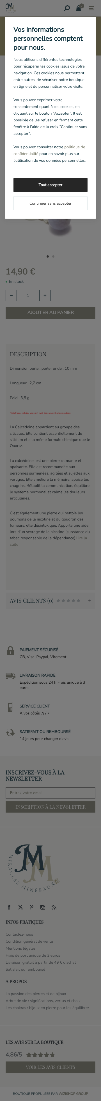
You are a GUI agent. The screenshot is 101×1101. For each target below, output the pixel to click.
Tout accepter (50, 185)
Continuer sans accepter (50, 203)
